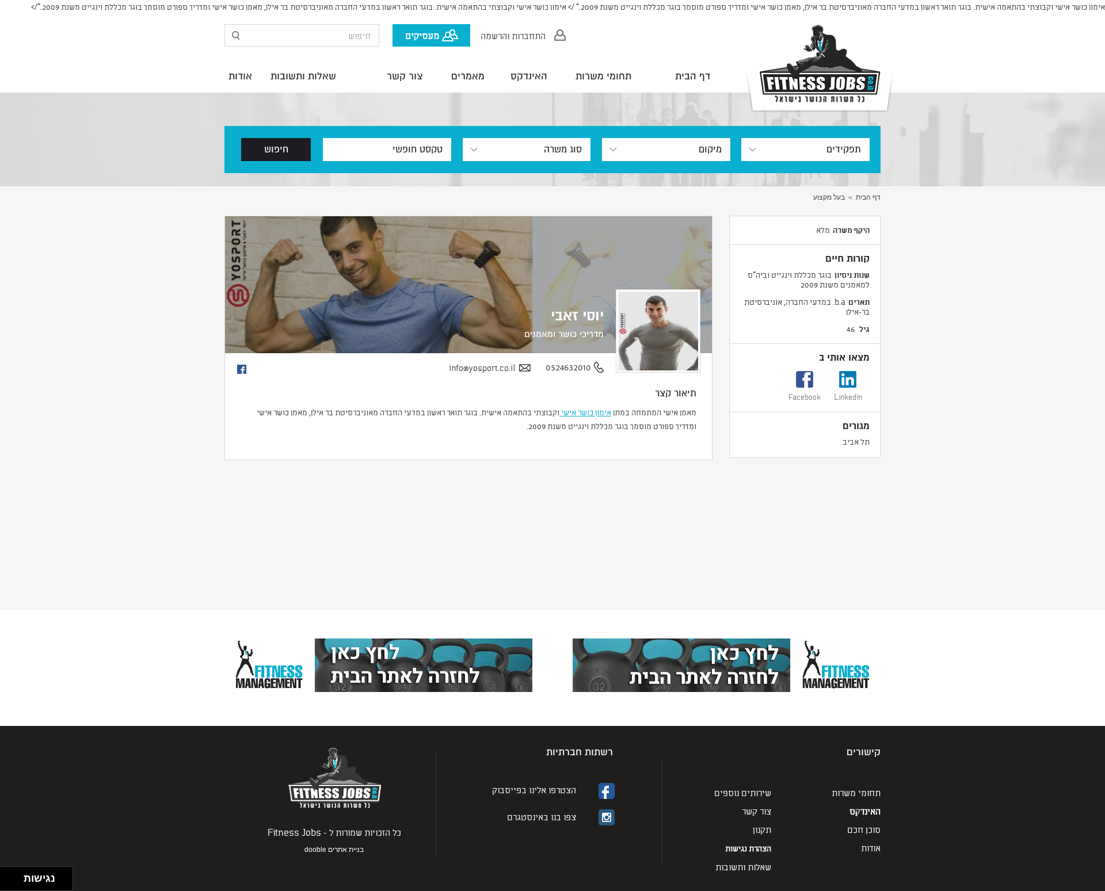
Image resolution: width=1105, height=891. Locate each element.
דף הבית (692, 76)
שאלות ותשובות (303, 76)
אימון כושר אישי (585, 412)
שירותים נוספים (742, 792)
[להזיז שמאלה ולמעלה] (9, 876)
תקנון (762, 829)
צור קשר (405, 76)
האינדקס (528, 76)
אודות (240, 76)
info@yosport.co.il (482, 367)
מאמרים (468, 76)
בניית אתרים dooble (334, 850)
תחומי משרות (603, 76)
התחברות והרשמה (513, 35)
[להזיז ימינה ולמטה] (15, 882)
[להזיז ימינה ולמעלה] (15, 876)
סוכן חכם (864, 829)
